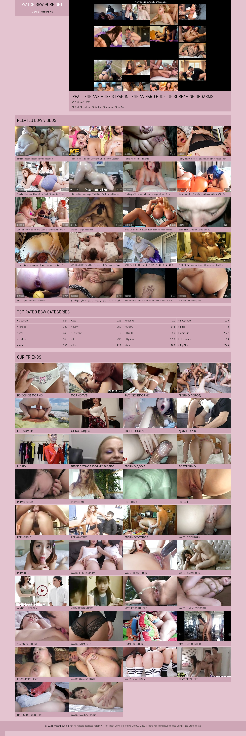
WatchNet (42, 4)
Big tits (97, 106)
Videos (35, 12)
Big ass (121, 106)
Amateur (109, 106)
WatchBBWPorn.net (63, 725)
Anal (76, 106)
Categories (46, 12)
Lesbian (86, 106)
